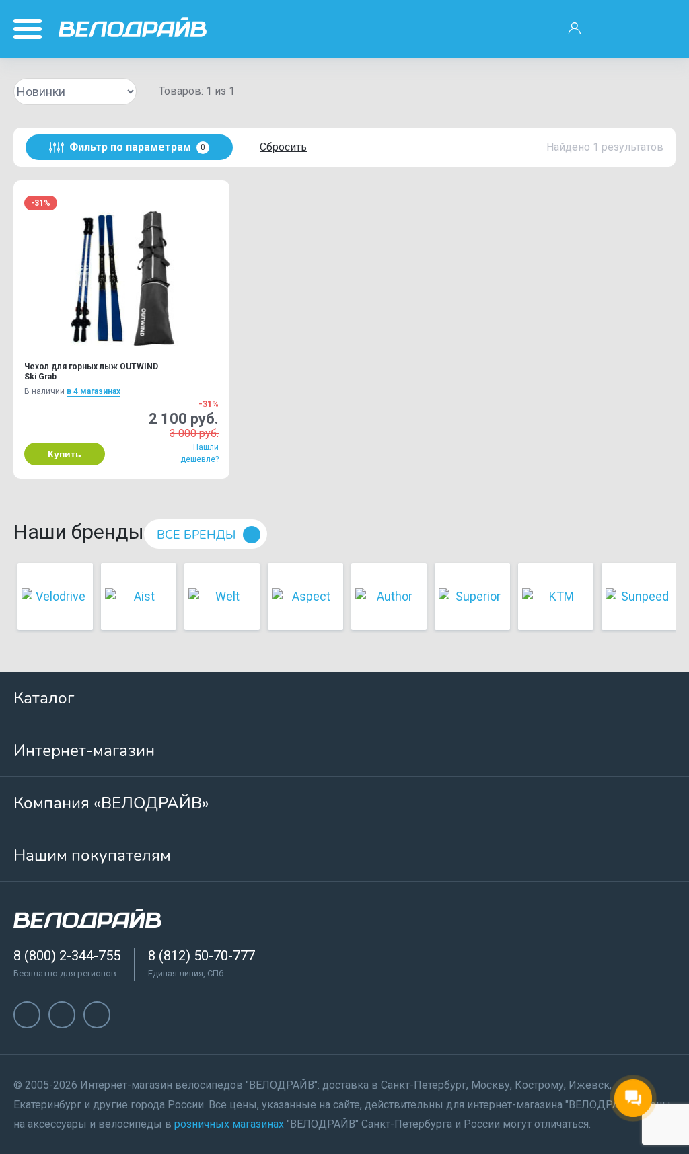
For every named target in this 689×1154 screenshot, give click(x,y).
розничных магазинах (229, 1124)
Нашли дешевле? (199, 453)
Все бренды (196, 535)
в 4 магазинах (93, 391)
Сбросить (283, 147)
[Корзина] (659, 29)
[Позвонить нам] (617, 29)
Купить (64, 454)
